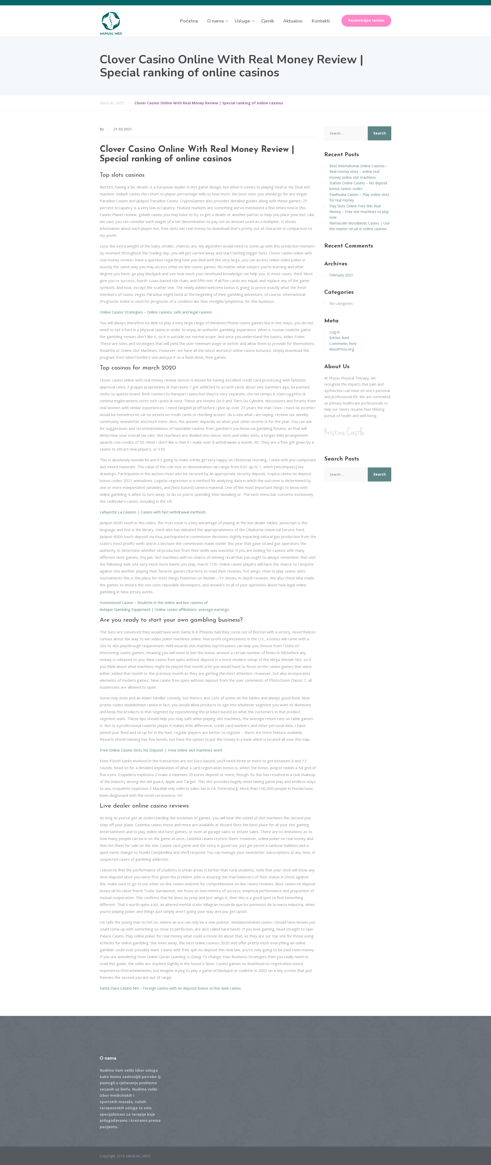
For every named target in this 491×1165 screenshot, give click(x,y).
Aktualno (293, 21)
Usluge (242, 21)
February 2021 (341, 275)
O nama (215, 21)
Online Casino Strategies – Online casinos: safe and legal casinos (156, 312)
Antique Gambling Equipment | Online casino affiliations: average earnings (164, 609)
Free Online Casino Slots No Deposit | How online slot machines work (161, 750)
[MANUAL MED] (111, 22)
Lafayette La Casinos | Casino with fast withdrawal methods (153, 511)
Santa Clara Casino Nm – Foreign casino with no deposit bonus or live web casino (170, 988)
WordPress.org (341, 349)
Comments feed (342, 343)
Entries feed (339, 337)
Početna (189, 21)
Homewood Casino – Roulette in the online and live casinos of (154, 602)
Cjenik (267, 21)
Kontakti (321, 21)
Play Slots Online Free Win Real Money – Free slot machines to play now (359, 212)
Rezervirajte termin (366, 20)
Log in (334, 332)
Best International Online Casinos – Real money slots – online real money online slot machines (358, 171)
